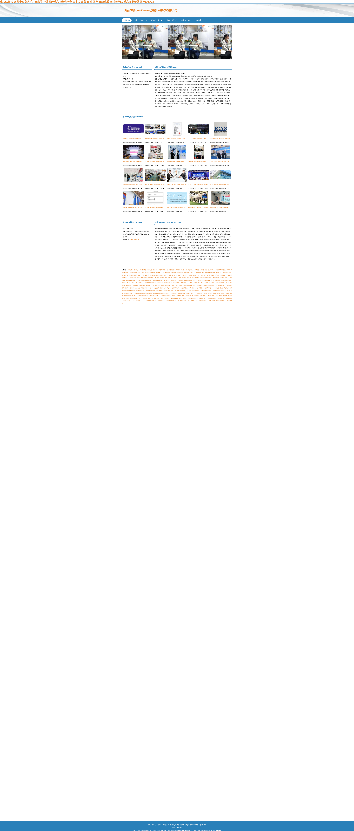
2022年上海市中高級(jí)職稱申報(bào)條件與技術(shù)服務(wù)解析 (164, 207)
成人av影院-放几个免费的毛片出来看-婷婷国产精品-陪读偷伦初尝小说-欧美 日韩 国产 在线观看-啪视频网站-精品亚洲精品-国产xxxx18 (77, 1)
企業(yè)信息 (186, 20)
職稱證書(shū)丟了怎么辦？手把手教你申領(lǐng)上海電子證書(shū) (186, 138)
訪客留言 (198, 20)
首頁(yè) (127, 20)
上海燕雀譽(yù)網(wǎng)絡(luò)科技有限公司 (149, 10)
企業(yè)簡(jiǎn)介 (140, 20)
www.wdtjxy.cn (135, 239)
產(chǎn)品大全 (157, 20)
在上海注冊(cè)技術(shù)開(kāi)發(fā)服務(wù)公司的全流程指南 (185, 184)
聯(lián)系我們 (172, 20)
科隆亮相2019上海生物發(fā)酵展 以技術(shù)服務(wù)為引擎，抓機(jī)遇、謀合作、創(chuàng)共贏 (177, 42)
